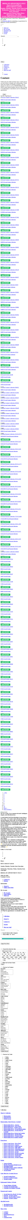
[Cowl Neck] (4, 1025)
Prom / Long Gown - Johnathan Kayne (14, 1149)
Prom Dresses (7, 1117)
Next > (5, 808)
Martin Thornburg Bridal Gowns (12, 1165)
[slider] (24, 939)
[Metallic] (3, 999)
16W (18, 955)
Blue (6, 1071)
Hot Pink (7, 1082)
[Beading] (4, 1005)
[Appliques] (4, 1004)
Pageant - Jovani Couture (10, 1195)
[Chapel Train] (4, 1021)
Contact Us (7, 879)
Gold (6, 1095)
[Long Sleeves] (5, 1041)
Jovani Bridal (7, 1170)
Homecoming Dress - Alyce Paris (12, 1126)
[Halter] (4, 1026)
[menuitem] (15, 28)
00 (7, 952)
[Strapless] (5, 1049)
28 (4, 955)
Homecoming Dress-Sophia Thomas (13, 1137)
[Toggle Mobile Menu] (1, 912)
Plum (6, 1086)
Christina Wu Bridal (9, 1169)
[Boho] (5, 978)
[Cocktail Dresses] (7, 974)
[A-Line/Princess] (4, 1032)
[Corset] (5, 987)
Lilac (6, 1075)
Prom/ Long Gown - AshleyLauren (13, 1146)
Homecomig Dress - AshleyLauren (13, 1127)
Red (6, 1088)
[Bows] (4, 1007)
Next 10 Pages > (8, 809)
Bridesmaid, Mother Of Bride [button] (8, 1182)
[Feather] (3, 1014)
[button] (6, 64)
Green (7, 1061)
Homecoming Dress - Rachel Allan (13, 1134)
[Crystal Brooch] (4, 1008)
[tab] (14, 1113)
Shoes (5, 1216)
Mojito (7, 1058)
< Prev (5, 792)
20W (3, 957)
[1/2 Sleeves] (5, 1039)
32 (10, 955)
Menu (2, 61)
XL (25, 958)
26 (24, 954)
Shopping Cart (7, 30)
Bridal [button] (2, 1160)
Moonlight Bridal (8, 1166)
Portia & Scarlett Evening (10, 1178)
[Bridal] (7, 970)
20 (15, 954)
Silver (6, 1102)
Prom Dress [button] (4, 1140)
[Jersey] (3, 1015)
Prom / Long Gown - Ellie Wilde (12, 1147)
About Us (6, 886)
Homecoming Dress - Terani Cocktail (13, 1136)
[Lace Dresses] (5, 981)
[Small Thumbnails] (1, 92)
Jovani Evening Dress (9, 1176)
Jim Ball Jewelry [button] (5, 1201)
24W (12, 957)
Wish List (6, 28)
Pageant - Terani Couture (10, 1198)
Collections (6, 916)
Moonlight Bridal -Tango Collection (13, 1167)
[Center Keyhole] (5, 986)
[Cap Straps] (5, 1045)
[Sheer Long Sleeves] (5, 1042)
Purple (7, 1074)
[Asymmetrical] (4, 1019)
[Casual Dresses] (7, 972)
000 (4, 952)
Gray (6, 1100)
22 (18, 954)
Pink (6, 1080)
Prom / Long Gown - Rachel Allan (13, 1154)
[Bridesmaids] (7, 971)
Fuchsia (7, 1083)
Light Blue (8, 1068)
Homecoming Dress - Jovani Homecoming (15, 1129)
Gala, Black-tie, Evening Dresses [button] (9, 1173)
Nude (6, 1094)
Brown (7, 1097)
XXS (9, 958)
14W (14, 955)
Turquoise (8, 1066)
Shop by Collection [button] (6, 1113)
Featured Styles (8, 1217)
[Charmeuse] (3, 1011)
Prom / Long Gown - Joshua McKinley (14, 1150)
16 (8, 954)
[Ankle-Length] (4, 1018)
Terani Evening (8, 1179)
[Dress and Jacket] (5, 979)
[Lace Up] (5, 993)
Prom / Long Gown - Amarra (11, 1145)
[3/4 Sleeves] (5, 1040)
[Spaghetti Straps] (5, 1048)
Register (6, 32)
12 (2, 954)
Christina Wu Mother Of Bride (12, 1188)
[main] (14, 443)
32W (4, 958)
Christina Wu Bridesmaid (10, 1186)
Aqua (6, 1065)
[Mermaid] (4, 1034)
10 (4, 806)
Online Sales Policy (9, 887)
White (7, 1103)
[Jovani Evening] (7, 374)
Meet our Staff (7, 927)
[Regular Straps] (5, 1047)
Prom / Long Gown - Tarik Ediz (12, 1156)
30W (25, 957)
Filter (4, 94)
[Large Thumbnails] (2, 92)
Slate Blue (8, 1069)
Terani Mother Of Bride (10, 1185)
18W (22, 955)
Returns (6, 881)
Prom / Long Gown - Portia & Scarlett (14, 1153)
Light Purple (8, 1077)
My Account (7, 29)
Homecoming (7, 1116)
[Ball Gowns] (5, 977)
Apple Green (8, 1060)
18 (11, 954)
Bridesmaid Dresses (9, 1214)
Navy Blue (8, 1072)
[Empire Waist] (4, 1033)
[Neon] (3, 1000)
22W (7, 957)
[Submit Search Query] (18, 930)
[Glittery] (3, 997)
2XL (4, 960)
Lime (6, 1063)
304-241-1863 (6, 21)
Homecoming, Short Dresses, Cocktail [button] (10, 1121)
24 (21, 954)
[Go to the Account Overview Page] (1, 25)
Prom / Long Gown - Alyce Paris (12, 1143)
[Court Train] (4, 1022)
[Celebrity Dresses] (5, 985)
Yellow (7, 1057)
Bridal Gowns (7, 1118)
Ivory (6, 1092)
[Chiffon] (3, 1012)
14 (5, 954)
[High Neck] (4, 1027)
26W (16, 957)
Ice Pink (7, 1078)
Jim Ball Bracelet (8, 1204)
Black (6, 1099)
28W (20, 957)
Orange (7, 1089)
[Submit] (18, 36)
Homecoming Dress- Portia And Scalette (14, 1133)
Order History (7, 894)
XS (13, 958)
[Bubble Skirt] (5, 984)
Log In (5, 33)
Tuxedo (6, 924)
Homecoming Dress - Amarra (11, 1125)
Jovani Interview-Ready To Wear (12, 1194)
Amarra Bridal (8, 1163)
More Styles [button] (4, 1208)
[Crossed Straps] (5, 992)
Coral (6, 1091)
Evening (6, 1213)
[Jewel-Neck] (4, 1029)
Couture (6, 74)
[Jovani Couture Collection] (10, 97)
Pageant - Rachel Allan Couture (12, 1197)
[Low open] (5, 994)
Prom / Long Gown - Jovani (11, 1151)
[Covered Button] (5, 990)
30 (7, 955)
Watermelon (8, 1085)
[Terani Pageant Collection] (11, 434)
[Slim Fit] (4, 1036)
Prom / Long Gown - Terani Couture (13, 1157)
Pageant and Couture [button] (6, 1191)
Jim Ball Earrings (8, 1205)
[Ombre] (3, 1001)
